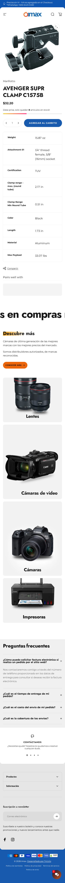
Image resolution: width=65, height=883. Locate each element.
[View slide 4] (38, 755)
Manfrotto (9, 81)
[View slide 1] (27, 755)
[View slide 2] (30, 755)
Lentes (32, 416)
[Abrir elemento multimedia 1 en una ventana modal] (57, 27)
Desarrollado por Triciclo (39, 861)
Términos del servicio (51, 866)
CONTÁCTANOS (32, 742)
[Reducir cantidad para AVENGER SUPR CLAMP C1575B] (6, 123)
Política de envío (32, 870)
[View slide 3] (34, 755)
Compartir (12, 268)
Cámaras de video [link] (39, 493)
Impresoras (34, 617)
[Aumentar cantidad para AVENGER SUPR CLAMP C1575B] (18, 123)
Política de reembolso (14, 866)
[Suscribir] (57, 816)
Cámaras (32, 569)
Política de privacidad (32, 866)
